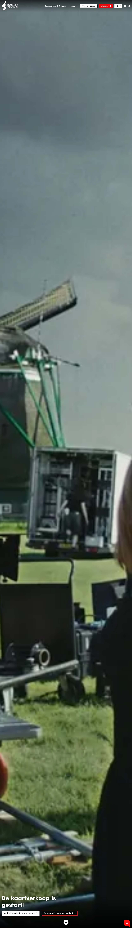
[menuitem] (73, 6)
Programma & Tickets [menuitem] (55, 6)
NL (117, 6)
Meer (73, 6)
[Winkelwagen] (125, 6)
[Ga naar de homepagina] (10, 6)
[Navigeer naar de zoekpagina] (129, 6)
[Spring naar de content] (66, 922)
